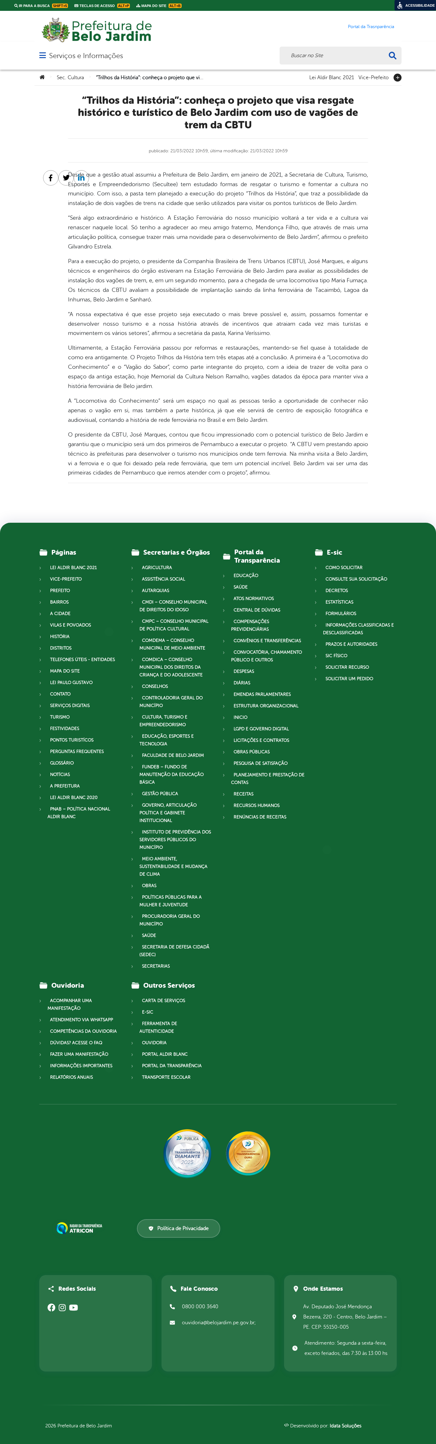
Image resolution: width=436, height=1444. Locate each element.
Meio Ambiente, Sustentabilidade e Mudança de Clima (173, 866)
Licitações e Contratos (261, 740)
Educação (246, 575)
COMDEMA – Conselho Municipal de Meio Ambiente (172, 644)
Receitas (243, 794)
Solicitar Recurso (347, 667)
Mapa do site (65, 671)
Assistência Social (163, 579)
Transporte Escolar (166, 1077)
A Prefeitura (65, 786)
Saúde (149, 935)
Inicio (240, 717)
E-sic (147, 1012)
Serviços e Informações (86, 56)
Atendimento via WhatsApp (81, 1019)
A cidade (60, 613)
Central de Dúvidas (257, 610)
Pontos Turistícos (72, 740)
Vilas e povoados (70, 625)
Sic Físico (336, 655)
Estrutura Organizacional (266, 705)
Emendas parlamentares (262, 694)
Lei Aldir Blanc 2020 (74, 797)
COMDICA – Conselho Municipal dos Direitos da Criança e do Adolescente (171, 667)
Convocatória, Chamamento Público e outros (266, 656)
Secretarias (156, 966)
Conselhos (155, 686)
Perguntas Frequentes (77, 751)
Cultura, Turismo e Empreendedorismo (163, 721)
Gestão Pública (160, 793)
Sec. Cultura (70, 77)
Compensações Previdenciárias (250, 625)
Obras (149, 885)
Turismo (60, 717)
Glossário (62, 763)
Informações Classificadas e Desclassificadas (358, 629)
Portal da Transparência (172, 1065)
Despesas (244, 671)
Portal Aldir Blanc (165, 1054)
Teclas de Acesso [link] (104, 6)
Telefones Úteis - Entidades (82, 659)
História (60, 636)
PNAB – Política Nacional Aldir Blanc (79, 813)
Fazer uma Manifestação (79, 1054)
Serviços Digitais (70, 705)
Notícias (60, 774)
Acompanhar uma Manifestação (70, 1004)
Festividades (64, 728)
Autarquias (155, 590)
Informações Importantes (81, 1065)
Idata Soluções (345, 1426)
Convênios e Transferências (267, 640)
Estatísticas (339, 602)
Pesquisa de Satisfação (261, 763)
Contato (60, 694)
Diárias (242, 682)
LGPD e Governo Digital (261, 728)
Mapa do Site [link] (160, 6)
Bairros (59, 602)
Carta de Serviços (163, 1000)
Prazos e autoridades (351, 644)
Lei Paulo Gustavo (71, 682)
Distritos (60, 648)
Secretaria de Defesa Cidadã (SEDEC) (174, 951)
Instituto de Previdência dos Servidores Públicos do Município (175, 840)
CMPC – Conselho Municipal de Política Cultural (173, 625)
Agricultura (157, 567)
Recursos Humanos (257, 805)
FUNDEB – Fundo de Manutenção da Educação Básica (171, 774)
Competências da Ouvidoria (83, 1031)
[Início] (42, 77)
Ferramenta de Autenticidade (158, 1027)
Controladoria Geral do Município (171, 701)
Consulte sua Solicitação (356, 579)
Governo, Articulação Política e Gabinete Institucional (168, 813)
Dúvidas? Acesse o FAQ (76, 1042)
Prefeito (60, 590)
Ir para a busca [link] (42, 6)
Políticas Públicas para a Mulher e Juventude (170, 901)
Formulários (341, 613)
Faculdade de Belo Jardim (173, 755)
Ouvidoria (154, 1042)
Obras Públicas (252, 751)
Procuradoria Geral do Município (169, 920)
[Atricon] (80, 1228)
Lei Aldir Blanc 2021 (331, 77)
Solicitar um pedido (349, 678)
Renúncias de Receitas (260, 817)
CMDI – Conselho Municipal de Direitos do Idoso (173, 606)
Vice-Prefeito (373, 77)
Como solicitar (344, 567)
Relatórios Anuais (71, 1077)
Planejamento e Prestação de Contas (267, 778)
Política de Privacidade (183, 1228)
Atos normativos (254, 598)
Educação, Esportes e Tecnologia (166, 740)
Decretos (337, 590)
